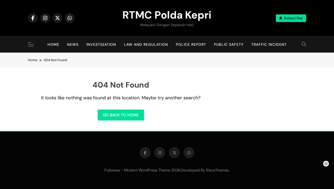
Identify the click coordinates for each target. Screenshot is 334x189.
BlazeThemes (217, 170)
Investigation (101, 44)
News (73, 44)
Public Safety (228, 44)
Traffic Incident (269, 44)
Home (53, 44)
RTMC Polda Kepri (166, 15)
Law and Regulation (146, 44)
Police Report (191, 44)
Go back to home (121, 115)
